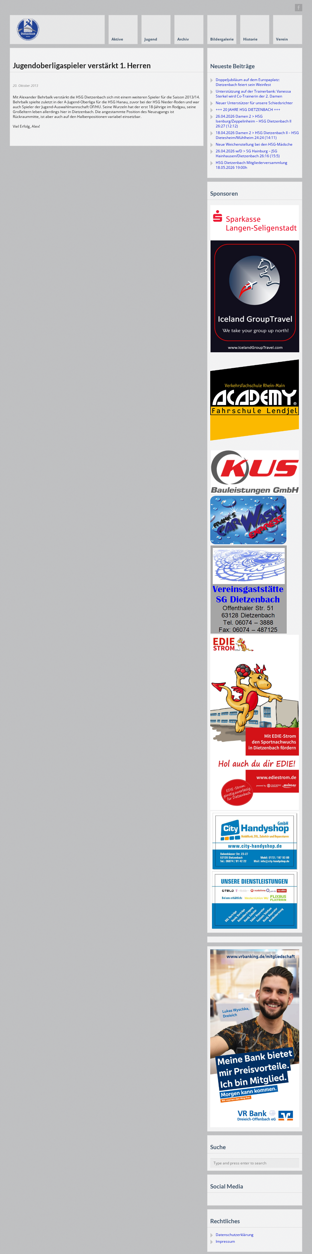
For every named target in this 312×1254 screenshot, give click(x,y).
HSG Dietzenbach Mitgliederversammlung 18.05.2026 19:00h (251, 165)
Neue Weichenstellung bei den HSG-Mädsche (254, 144)
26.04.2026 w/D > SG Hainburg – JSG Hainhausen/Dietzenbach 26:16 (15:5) (248, 153)
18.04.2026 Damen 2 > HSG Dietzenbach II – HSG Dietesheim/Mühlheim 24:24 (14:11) (257, 135)
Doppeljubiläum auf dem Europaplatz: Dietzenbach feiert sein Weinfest (248, 82)
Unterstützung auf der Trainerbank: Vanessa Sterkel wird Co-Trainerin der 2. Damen (253, 94)
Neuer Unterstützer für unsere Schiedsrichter (254, 102)
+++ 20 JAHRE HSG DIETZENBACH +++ (248, 109)
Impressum (225, 1241)
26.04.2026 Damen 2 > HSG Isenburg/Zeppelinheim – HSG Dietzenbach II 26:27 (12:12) (253, 121)
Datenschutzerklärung (235, 1234)
